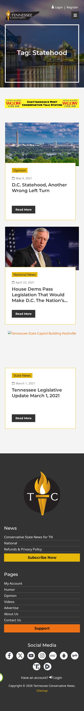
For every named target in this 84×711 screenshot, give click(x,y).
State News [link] (22, 375)
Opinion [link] (19, 170)
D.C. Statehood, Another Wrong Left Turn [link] (39, 187)
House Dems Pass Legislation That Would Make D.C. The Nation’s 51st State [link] (38, 297)
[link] (57, 7)
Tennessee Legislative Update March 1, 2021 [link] (37, 392)
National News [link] (24, 274)
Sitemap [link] (42, 690)
